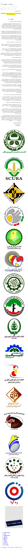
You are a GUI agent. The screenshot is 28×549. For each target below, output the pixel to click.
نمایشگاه (5, 537)
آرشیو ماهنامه (6, 535)
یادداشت (5, 542)
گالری (4, 540)
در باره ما (5, 543)
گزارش (5, 536)
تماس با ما (5, 544)
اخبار (4, 533)
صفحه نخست (6, 532)
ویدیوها (5, 539)
